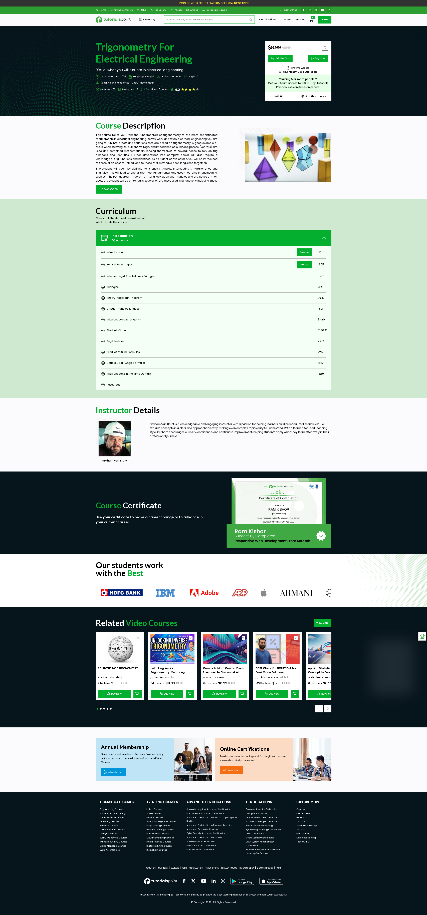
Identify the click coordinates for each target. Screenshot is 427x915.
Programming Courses (111, 809)
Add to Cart (283, 58)
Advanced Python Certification (202, 829)
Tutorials (300, 821)
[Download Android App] (242, 881)
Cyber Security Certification (260, 837)
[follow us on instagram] (223, 881)
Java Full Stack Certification (200, 841)
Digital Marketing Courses (113, 845)
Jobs (143, 10)
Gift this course (315, 96)
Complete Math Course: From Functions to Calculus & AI (223, 670)
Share (278, 96)
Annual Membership (306, 825)
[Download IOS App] (271, 881)
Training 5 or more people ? (298, 79)
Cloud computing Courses (160, 837)
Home (103, 10)
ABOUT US (151, 867)
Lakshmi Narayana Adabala (274, 677)
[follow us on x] (193, 881)
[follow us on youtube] (203, 881)
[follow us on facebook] (184, 881)
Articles (194, 10)
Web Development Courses (113, 837)
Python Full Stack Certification (201, 845)
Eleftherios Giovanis (322, 677)
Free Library (160, 10)
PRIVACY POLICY (229, 867)
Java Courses (153, 813)
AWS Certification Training (259, 825)
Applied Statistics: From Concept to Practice (324, 670)
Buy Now (320, 58)
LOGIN (325, 19)
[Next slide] (327, 708)
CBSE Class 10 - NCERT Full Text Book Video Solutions (277, 670)
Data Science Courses (157, 833)
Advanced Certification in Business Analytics (209, 825)
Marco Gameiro (215, 677)
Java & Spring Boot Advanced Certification (208, 809)
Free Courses (302, 833)
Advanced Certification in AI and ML (204, 837)
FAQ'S (278, 867)
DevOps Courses (154, 817)
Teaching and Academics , (115, 82)
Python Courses (154, 809)
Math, (135, 82)
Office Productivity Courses (113, 841)
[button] (97, 709)
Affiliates (300, 829)
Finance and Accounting (113, 813)
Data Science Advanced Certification (205, 813)
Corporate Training (216, 10)
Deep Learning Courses (158, 825)
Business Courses (109, 825)
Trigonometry (146, 82)
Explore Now (234, 770)
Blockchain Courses (156, 849)
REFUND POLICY (247, 867)
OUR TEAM (163, 867)
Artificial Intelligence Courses (161, 821)
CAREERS (175, 867)
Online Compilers (123, 10)
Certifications (267, 19)
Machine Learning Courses (160, 829)
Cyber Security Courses (112, 817)
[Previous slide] (319, 708)
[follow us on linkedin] (213, 881)
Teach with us (290, 10)
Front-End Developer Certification (262, 821)
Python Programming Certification (263, 829)
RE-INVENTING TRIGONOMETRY (118, 668)
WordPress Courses (110, 849)
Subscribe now (115, 772)
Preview (304, 252)
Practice (178, 10)
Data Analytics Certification (200, 849)
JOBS (184, 867)
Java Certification (255, 833)
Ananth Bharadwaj (111, 677)
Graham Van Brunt (171, 76)
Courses (286, 19)
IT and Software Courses (112, 829)
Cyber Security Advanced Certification (206, 833)
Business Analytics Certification (262, 809)
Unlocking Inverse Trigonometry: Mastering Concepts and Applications (169, 672)
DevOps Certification (256, 813)
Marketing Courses (109, 821)
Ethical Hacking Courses (158, 841)
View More (322, 623)
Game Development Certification (262, 817)
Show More (108, 189)
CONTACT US (196, 867)
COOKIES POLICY (265, 867)
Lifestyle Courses (108, 833)
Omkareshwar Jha (164, 677)
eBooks (300, 19)
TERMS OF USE (212, 867)
